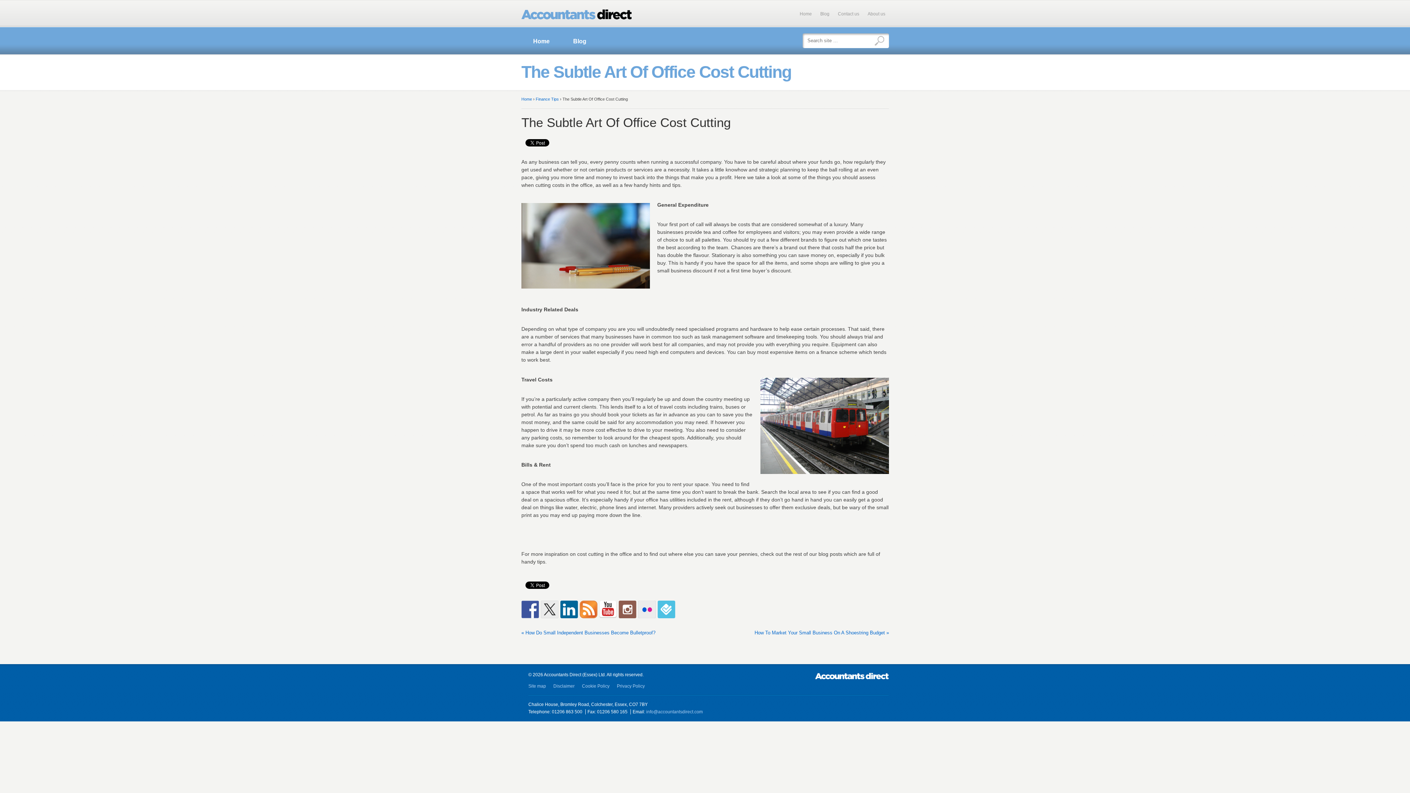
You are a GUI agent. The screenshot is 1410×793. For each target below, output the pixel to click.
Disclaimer (564, 686)
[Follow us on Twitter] (549, 609)
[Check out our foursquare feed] (666, 609)
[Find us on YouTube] (608, 609)
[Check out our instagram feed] (627, 609)
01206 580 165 (612, 711)
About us (876, 14)
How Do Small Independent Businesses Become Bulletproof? (590, 633)
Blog (824, 14)
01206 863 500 (567, 711)
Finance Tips (547, 99)
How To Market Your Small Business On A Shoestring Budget (820, 633)
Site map (537, 686)
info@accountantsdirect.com (674, 711)
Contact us (848, 14)
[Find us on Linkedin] (569, 609)
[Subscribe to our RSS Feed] (588, 609)
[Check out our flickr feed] (647, 609)
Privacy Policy (631, 686)
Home (806, 14)
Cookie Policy (596, 686)
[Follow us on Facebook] (530, 609)
